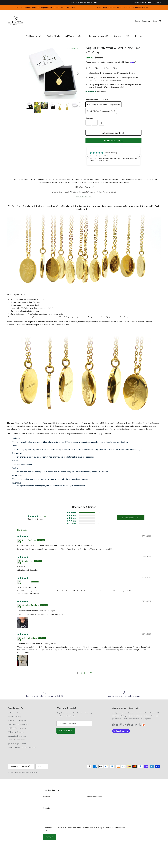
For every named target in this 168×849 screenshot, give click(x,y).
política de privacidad (17, 743)
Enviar (49, 837)
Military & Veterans (16, 731)
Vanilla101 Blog (14, 716)
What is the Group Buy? (17, 720)
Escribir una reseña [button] (130, 517)
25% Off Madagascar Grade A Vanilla (84, 2)
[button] (91, 91)
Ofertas (117, 35)
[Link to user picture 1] (22, 622)
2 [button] (81, 672)
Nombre (46, 796)
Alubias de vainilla (34, 35)
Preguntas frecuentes (17, 735)
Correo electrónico (94, 796)
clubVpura (69, 35)
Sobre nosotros (14, 712)
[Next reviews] (139, 156)
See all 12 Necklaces (84, 196)
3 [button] (84, 672)
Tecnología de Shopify (29, 772)
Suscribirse (65, 731)
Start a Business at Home (18, 724)
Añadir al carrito (113, 132)
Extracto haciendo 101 (99, 35)
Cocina (81, 35)
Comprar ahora (113, 140)
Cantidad (89, 118)
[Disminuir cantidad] (88, 122)
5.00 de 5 (43, 516)
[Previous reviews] (87, 156)
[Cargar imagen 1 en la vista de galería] (54, 72)
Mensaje (46, 808)
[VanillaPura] (16, 21)
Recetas (138, 35)
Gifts (128, 35)
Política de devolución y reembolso (22, 747)
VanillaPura (17, 772)
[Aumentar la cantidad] (101, 122)
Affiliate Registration (17, 728)
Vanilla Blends (53, 35)
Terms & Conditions (16, 739)
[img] (22, 536)
